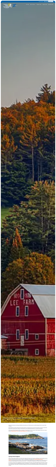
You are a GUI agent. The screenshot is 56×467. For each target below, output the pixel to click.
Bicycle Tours (32, 4)
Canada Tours (44, 4)
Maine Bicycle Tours (14, 431)
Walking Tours (39, 4)
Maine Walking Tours (23, 431)
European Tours (50, 4)
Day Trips (27, 4)
